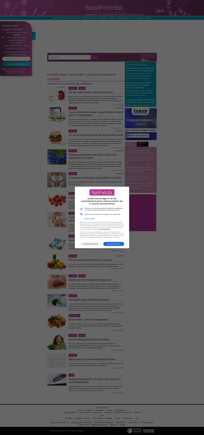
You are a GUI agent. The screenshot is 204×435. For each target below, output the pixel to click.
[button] (102, 218)
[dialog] (102, 217)
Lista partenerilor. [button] (104, 229)
